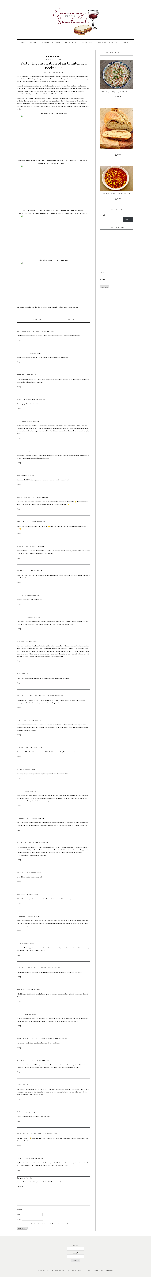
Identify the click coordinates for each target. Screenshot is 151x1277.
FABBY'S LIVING (23, 1158)
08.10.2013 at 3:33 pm (48, 331)
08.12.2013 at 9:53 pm (54, 968)
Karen (20, 451)
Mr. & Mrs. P (22, 872)
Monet (20, 1014)
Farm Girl (21, 421)
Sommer (20, 641)
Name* (102, 272)
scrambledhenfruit (26, 497)
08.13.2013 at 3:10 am (30, 1014)
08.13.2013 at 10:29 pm (32, 1085)
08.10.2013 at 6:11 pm (30, 451)
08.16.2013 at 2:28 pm (51, 1134)
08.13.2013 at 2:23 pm (61, 1038)
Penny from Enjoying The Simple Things (35, 1038)
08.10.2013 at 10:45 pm (38, 521)
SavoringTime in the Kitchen (30, 1134)
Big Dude (21, 674)
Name (19, 1209)
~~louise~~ (22, 916)
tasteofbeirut (24, 818)
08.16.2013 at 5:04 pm (37, 1158)
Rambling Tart (24, 521)
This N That (22, 353)
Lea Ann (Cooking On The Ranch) (32, 967)
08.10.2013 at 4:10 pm (41, 375)
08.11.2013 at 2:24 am (37, 570)
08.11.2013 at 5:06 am (33, 617)
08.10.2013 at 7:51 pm (27, 475)
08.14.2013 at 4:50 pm (30, 1112)
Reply (19, 340)
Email (19, 1214)
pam (18, 475)
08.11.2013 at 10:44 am (56, 695)
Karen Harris (23, 570)
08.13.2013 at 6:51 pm (43, 1060)
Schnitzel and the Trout (29, 331)
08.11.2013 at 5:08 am (31, 641)
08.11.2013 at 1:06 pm (35, 720)
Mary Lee (21, 1085)
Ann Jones (22, 989)
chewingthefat (24, 546)
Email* (102, 279)
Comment (20, 1186)
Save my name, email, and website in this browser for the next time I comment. (43, 1224)
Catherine (21, 617)
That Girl (21, 595)
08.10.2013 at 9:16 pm (43, 497)
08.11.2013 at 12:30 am (38, 546)
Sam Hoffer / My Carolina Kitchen (33, 695)
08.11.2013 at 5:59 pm (30, 791)
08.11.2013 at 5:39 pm (29, 769)
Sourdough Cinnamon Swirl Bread (116, 151)
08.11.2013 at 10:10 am (32, 674)
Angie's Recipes (24, 399)
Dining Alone (23, 747)
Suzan (20, 791)
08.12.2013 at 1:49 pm (34, 916)
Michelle (21, 894)
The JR (20, 1112)
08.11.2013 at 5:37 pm (36, 747)
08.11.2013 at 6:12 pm (38, 818)
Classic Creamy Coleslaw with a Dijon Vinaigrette (116, 92)
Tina (19, 943)
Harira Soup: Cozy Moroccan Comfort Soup (116, 194)
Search (102, 215)
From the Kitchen (25, 375)
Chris (19, 769)
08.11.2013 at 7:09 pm (41, 842)
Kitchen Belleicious (26, 1060)
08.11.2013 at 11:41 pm (32, 894)
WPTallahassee (107, 1270)
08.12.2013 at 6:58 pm (28, 943)
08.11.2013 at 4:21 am (33, 595)
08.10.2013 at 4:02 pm (35, 353)
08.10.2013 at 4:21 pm (38, 399)
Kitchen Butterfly (25, 842)
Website (19, 1219)
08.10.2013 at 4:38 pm (33, 421)
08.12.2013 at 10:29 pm (34, 989)
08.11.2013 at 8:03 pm (35, 872)
